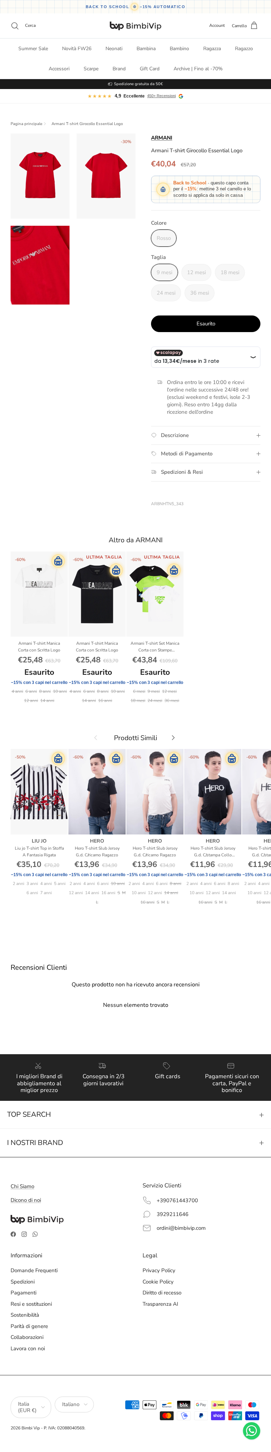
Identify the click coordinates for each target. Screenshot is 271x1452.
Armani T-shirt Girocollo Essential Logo (87, 124)
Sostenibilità (25, 1314)
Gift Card (149, 68)
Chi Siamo (22, 1186)
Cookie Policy (158, 1281)
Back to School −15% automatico (136, 7)
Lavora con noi (28, 1348)
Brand (119, 68)
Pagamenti (23, 1292)
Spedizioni (23, 1281)
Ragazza (212, 48)
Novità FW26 (76, 48)
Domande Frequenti (34, 1270)
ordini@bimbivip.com (181, 1228)
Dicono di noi (26, 1200)
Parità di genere (29, 1326)
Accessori (59, 68)
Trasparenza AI (160, 1304)
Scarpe (91, 68)
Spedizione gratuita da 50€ (138, 84)
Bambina (146, 48)
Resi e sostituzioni (31, 1304)
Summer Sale (33, 48)
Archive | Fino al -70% (198, 68)
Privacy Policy (159, 1270)
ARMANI (161, 137)
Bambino (179, 48)
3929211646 (172, 1214)
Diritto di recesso (162, 1292)
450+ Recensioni (161, 96)
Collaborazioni (27, 1337)
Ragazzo (244, 48)
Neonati (114, 48)
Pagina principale (26, 124)
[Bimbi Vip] (135, 25)
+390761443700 (177, 1200)
